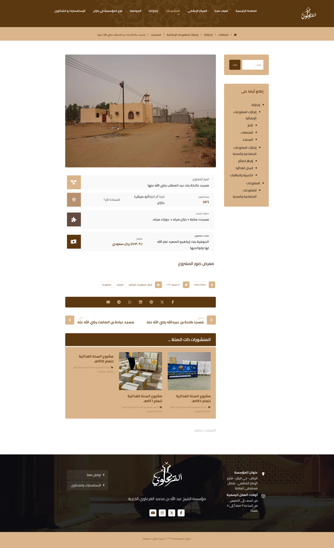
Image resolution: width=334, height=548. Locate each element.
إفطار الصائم (245, 161)
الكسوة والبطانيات (241, 175)
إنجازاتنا (256, 105)
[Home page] (235, 34)
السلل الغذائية (244, 168)
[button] (173, 302)
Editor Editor (200, 285)
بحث (235, 65)
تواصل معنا (94, 475)
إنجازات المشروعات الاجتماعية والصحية (191, 407)
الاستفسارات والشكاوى (86, 485)
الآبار (250, 125)
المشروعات (106, 285)
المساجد (120, 285)
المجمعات (247, 132)
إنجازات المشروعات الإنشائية (140, 285)
